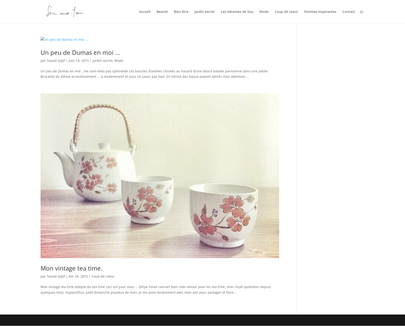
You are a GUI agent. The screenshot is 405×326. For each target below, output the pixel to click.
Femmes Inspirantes (320, 12)
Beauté (162, 12)
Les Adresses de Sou (237, 12)
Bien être (181, 12)
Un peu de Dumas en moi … (80, 52)
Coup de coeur (286, 12)
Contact (348, 12)
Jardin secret (205, 12)
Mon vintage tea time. (71, 268)
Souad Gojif (56, 60)
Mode (264, 12)
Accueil (144, 12)
